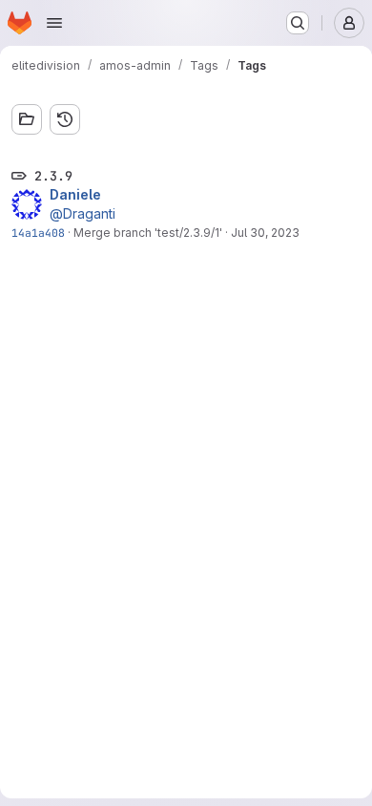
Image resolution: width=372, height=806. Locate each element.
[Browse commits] (65, 119)
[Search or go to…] (297, 22)
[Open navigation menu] (54, 23)
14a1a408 (38, 232)
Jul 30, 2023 (265, 232)
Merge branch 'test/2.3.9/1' (147, 232)
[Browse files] (26, 119)
